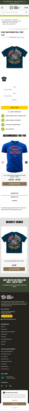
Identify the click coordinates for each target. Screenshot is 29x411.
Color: (14, 87)
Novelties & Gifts (4, 366)
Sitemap (3, 344)
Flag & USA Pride (4, 359)
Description (14, 193)
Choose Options (14, 184)
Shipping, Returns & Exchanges (8, 331)
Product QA (14, 197)
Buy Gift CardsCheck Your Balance (10, 377)
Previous (2, 162)
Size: (14, 93)
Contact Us (3, 336)
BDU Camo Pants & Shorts (7, 351)
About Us (3, 326)
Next (26, 162)
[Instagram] (10, 386)
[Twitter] (6, 386)
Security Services (5, 368)
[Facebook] (2, 386)
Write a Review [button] (20, 37)
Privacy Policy (4, 329)
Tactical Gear (4, 364)
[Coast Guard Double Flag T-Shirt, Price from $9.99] (14, 242)
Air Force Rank (4, 356)
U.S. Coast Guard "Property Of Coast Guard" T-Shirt (14, 176)
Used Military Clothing (6, 354)
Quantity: (14, 99)
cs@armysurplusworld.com (9, 319)
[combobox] (14, 12)
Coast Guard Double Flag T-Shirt (14, 261)
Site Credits (3, 341)
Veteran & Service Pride (6, 361)
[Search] (26, 12)
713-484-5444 (7, 316)
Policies (14, 200)
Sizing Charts (4, 334)
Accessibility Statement (6, 339)
